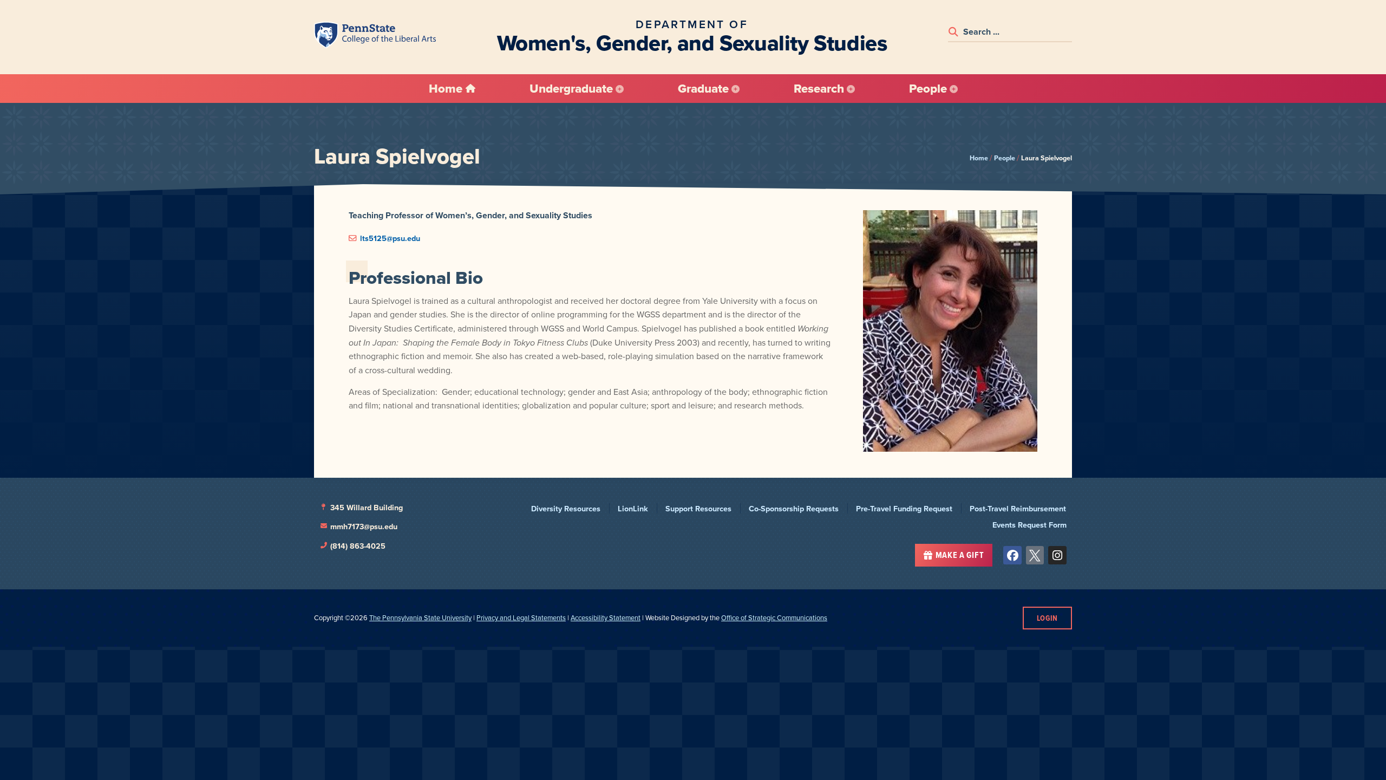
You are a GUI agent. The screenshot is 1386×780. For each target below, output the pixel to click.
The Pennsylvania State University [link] (420, 617)
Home (979, 158)
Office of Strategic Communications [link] (774, 617)
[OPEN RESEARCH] (851, 89)
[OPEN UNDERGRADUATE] (620, 89)
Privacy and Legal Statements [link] (521, 617)
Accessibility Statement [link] (605, 617)
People (1004, 158)
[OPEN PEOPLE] (954, 89)
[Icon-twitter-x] (1035, 555)
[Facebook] (1012, 555)
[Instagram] (1057, 555)
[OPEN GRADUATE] (735, 89)
